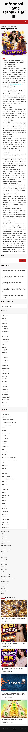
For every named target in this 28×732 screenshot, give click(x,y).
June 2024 (4, 381)
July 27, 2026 (9, 646)
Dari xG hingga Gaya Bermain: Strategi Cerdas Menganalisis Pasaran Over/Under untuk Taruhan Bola (13, 289)
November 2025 (6, 336)
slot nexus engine (5, 581)
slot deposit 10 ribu (5, 576)
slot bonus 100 (5, 473)
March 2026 (5, 328)
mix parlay (4, 441)
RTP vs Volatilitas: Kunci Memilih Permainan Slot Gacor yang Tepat (13, 271)
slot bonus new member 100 (8, 479)
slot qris (4, 497)
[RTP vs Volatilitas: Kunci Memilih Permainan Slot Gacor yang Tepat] (14, 608)
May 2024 (4, 384)
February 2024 (5, 391)
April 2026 (4, 326)
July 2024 (4, 378)
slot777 (4, 500)
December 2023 (6, 397)
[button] (2, 22)
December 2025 (6, 334)
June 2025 (4, 349)
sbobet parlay (5, 452)
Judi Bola (4, 430)
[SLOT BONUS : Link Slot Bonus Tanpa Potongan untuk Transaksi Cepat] (14, 633)
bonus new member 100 (7, 419)
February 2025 (5, 360)
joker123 (3, 562)
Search (3, 255)
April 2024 (4, 386)
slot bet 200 (5, 465)
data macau (3, 536)
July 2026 (4, 318)
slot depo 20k (5, 487)
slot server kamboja (5, 574)
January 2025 (5, 363)
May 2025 (4, 352)
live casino (4, 435)
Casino (3, 427)
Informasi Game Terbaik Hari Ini (14, 10)
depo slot (3, 543)
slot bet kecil (5, 468)
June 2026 (4, 320)
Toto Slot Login (5, 524)
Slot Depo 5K (5, 489)
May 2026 (4, 323)
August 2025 (5, 344)
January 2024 (5, 394)
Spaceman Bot (5, 511)
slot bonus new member (7, 476)
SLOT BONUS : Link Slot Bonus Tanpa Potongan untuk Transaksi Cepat (13, 277)
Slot (3, 58)
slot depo (4, 481)
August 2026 (5, 315)
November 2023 (6, 399)
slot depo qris (4, 588)
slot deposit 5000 (5, 531)
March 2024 (5, 389)
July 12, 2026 (9, 722)
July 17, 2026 (9, 697)
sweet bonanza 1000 (6, 549)
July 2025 (4, 347)
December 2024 (6, 365)
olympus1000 (5, 446)
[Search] (26, 22)
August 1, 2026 (9, 621)
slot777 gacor (4, 564)
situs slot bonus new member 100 (10, 460)
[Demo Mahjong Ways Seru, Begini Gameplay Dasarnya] (14, 709)
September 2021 (6, 405)
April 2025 (4, 355)
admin (5, 66)
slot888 (4, 506)
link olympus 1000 (15, 84)
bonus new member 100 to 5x (9, 425)
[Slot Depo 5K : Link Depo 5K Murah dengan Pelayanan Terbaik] (14, 658)
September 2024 (6, 373)
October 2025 (5, 339)
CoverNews (20, 728)
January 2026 (5, 331)
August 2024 (5, 376)
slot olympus (4, 566)
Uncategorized (5, 527)
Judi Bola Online (6, 433)
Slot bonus (3, 586)
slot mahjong (4, 557)
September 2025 (6, 342)
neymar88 (4, 443)
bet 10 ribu (3, 571)
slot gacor (4, 492)
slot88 (3, 503)
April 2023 (4, 402)
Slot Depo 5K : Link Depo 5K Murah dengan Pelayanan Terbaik (12, 283)
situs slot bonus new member (9, 457)
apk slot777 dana (6, 414)
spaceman (4, 508)
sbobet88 (4, 454)
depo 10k (3, 533)
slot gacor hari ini (6, 495)
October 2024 (5, 370)
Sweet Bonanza (5, 519)
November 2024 (6, 368)
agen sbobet (4, 559)
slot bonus (4, 470)
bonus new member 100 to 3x (9, 422)
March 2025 (5, 357)
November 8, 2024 (11, 66)
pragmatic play (4, 583)
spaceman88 (5, 514)
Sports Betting (5, 516)
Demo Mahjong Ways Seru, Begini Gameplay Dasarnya (12, 296)
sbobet (3, 449)
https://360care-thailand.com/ (8, 578)
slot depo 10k (5, 484)
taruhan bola (5, 522)
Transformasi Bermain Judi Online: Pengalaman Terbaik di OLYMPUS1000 (13, 62)
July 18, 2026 (9, 671)
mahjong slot (5, 438)
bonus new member (6, 417)
